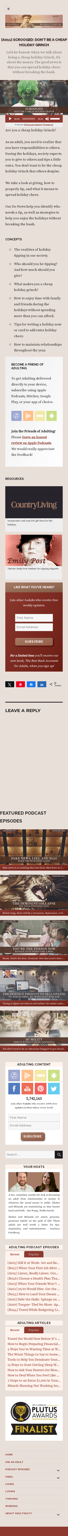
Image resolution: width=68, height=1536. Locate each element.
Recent (14, 1254)
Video (9, 1476)
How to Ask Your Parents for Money (34, 1370)
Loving (10, 1491)
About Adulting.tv (18, 1513)
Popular (34, 1254)
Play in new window (33, 124)
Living (9, 1484)
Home (9, 1454)
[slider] (55, 118)
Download (48, 124)
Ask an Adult (14, 1462)
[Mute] (47, 119)
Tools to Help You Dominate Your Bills (36, 1359)
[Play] (10, 119)
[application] (34, 119)
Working (11, 1506)
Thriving (11, 1498)
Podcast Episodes (17, 1469)
